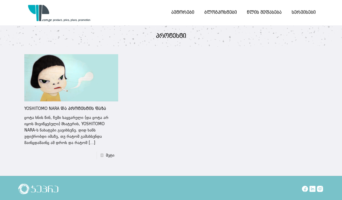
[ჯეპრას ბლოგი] (59, 12)
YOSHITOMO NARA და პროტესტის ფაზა (65, 108)
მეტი (110, 155)
